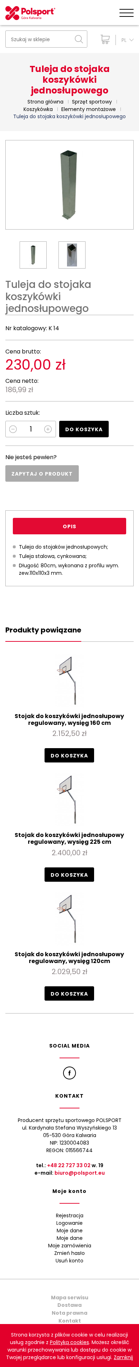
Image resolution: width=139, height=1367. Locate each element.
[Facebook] (69, 1073)
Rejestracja (69, 1215)
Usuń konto (69, 1260)
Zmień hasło (69, 1253)
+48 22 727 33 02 (69, 1165)
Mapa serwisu (69, 1297)
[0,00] (103, 39)
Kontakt (69, 1320)
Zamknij (123, 1357)
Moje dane (70, 1230)
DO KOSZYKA (84, 429)
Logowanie (69, 1223)
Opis (69, 526)
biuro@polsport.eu (80, 1172)
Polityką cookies (69, 1342)
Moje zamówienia (69, 1245)
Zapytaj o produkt (42, 473)
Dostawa (69, 1305)
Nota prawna (69, 1313)
